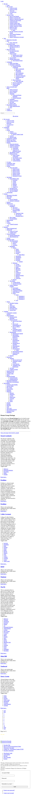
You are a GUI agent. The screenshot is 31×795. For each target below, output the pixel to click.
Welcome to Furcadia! (12, 195)
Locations (15, 245)
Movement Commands (18, 71)
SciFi (5, 554)
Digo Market (7, 383)
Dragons (12, 393)
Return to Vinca (13, 27)
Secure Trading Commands (16, 84)
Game (5, 555)
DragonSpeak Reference (16, 353)
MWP (2, 567)
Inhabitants (12, 246)
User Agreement (13, 91)
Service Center (10, 15)
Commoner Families (17, 290)
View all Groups (13, 167)
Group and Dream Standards (17, 95)
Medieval (6, 469)
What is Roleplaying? (12, 228)
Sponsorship (9, 192)
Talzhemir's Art (10, 372)
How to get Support (14, 16)
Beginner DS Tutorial (18, 333)
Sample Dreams (10, 371)
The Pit (3, 587)
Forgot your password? (9, 790)
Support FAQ (13, 57)
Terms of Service (14, 89)
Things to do (10, 203)
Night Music (22, 254)
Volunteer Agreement (15, 145)
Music (8, 375)
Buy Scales (9, 387)
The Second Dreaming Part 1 (19, 215)
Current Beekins (16, 160)
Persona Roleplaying (14, 235)
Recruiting (6, 471)
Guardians (12, 99)
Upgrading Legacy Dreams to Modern (17, 330)
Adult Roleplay (7, 628)
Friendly (6, 474)
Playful (5, 551)
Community (6, 127)
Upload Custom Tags (15, 23)
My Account (10, 6)
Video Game (7, 561)
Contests (12, 135)
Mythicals (15, 263)
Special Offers (10, 386)
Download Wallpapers (12, 380)
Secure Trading (13, 28)
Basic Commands (20, 69)
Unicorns (18, 274)
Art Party (12, 368)
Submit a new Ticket (17, 55)
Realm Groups (16, 170)
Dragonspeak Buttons (18, 351)
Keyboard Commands (15, 64)
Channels (9, 198)
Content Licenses (14, 369)
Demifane (18, 259)
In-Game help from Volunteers (14, 51)
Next (5, 727)
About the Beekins (14, 144)
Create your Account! (9, 793)
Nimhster (3, 577)
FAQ (8, 41)
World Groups (16, 169)
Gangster (6, 558)
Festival (11, 131)
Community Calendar (12, 138)
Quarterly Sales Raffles (12, 384)
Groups (8, 166)
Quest (5, 648)
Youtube (15, 185)
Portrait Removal (14, 379)
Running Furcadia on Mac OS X (15, 47)
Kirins (17, 267)
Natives (14, 247)
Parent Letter (13, 103)
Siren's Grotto (5, 676)
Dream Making (10, 315)
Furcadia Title (7, 745)
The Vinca (15, 207)
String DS (15, 347)
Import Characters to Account (17, 37)
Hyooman (6, 632)
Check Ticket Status (17, 56)
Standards (12, 93)
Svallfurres (18, 272)
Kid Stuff (12, 102)
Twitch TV (15, 187)
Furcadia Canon (10, 239)
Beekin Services (13, 153)
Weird (5, 548)
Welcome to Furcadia (12, 39)
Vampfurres (18, 257)
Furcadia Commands (8, 750)
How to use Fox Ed (17, 359)
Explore (5, 194)
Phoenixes (18, 270)
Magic (5, 635)
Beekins (8, 142)
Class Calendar (16, 159)
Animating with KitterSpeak (16, 366)
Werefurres (18, 256)
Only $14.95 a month (14, 432)
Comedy (6, 557)
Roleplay (6, 227)
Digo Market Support (12, 104)
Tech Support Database (15, 34)
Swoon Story (13, 310)
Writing (5, 624)
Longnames (15, 288)
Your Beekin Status (17, 158)
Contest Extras (13, 133)
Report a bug (13, 35)
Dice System (7, 631)
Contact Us (9, 110)
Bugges (17, 250)
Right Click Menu (14, 63)
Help (5, 38)
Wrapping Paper (10, 411)
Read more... (4, 477)
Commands (9, 62)
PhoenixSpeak (16, 346)
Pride (5, 546)
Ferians (17, 253)
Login (8, 5)
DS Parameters (16, 348)
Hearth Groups (16, 174)
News (8, 129)
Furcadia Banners (14, 189)
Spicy (5, 638)
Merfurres (18, 268)
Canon (5, 560)
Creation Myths (16, 282)
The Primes (12, 281)
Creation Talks (10, 373)
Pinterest (15, 184)
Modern (5, 553)
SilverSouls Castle (8, 753)
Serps (17, 271)
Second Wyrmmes (17, 283)
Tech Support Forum (17, 60)
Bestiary (15, 279)
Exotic (5, 643)
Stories (8, 301)
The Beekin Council (14, 152)
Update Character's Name (16, 26)
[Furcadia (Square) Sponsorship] (6, 741)
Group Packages (10, 164)
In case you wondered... (12, 205)
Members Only (7, 642)
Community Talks (11, 163)
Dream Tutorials (13, 319)
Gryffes (17, 264)
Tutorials (12, 358)
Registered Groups (17, 176)
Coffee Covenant (6, 514)
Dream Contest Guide (18, 134)
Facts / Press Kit (13, 42)
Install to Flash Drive (15, 45)
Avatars (8, 402)
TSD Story (12, 306)
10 (4, 726)
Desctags (9, 405)
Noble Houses (16, 292)
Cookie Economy (14, 224)
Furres (17, 249)
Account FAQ (13, 12)
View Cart (9, 408)
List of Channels (13, 199)
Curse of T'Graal (14, 231)
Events (8, 130)
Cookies (9, 223)
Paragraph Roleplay (8, 470)
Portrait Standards (17, 98)
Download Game (11, 44)
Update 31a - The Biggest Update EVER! (14, 749)
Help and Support (11, 49)
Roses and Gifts (19, 81)
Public (5, 473)
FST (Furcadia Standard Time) (16, 209)
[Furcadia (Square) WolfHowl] (6, 742)
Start (5, 710)
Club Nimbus (7, 754)
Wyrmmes (18, 252)
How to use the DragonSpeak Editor (12, 746)
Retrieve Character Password (16, 19)
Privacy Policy (13, 92)
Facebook (15, 180)
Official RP (9, 229)
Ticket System (13, 53)
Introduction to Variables (16, 344)
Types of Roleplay (11, 234)
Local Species (16, 364)
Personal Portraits (11, 376)
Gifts (8, 225)
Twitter (14, 181)
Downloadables (13, 218)
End (5, 728)
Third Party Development (13, 382)
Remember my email (7, 784)
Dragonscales (10, 220)
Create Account (13, 8)
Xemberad (4, 666)
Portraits (9, 404)
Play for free (15, 116)
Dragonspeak (13, 332)
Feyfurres (18, 260)
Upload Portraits (13, 22)
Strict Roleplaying (14, 236)
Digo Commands (17, 80)
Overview (15, 242)
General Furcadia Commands (17, 66)
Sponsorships (10, 389)
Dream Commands (17, 82)
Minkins (18, 276)
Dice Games (12, 217)
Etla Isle (5, 756)
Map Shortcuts (19, 74)
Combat (5, 630)
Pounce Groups (16, 173)
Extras (14, 293)
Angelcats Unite (19, 213)
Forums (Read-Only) (15, 59)
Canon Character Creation (14, 285)
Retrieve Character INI (15, 17)
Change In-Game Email (15, 20)
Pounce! (9, 202)
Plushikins (9, 412)
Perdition (3, 480)
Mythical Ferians (20, 275)
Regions (12, 355)
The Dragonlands (14, 241)
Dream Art (9, 357)
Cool (17, 300)
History (14, 243)
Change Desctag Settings (16, 24)
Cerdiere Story (13, 232)
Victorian (6, 620)
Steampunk (6, 621)
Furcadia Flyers (13, 188)
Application (15, 148)
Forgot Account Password (13, 10)
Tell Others (9, 177)
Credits (8, 109)
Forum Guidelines (14, 100)
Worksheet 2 (22, 297)
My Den (6, 4)
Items (14, 30)
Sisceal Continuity (6, 436)
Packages (9, 390)
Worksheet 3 (22, 299)
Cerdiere (21, 261)
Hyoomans (18, 265)
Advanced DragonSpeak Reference (16, 340)
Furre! (17, 294)
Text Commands (19, 73)
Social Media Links (14, 178)
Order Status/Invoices (15, 106)
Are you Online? (14, 191)
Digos (8, 221)
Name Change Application (16, 155)
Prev (5, 712)
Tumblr (14, 182)
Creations (6, 311)
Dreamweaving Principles (13, 317)
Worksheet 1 (22, 296)
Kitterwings (12, 397)
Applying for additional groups (17, 150)
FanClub (6, 543)
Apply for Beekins (14, 147)
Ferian (5, 646)
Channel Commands (20, 75)
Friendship (6, 544)
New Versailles (7, 757)
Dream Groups (16, 171)
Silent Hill (4, 656)
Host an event (13, 137)
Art (4, 625)
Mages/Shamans (16, 289)
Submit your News (11, 140)
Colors (17, 350)
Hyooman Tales (13, 308)
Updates (15, 212)
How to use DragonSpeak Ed (17, 324)
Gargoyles (18, 278)
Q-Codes (9, 162)
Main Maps (9, 196)
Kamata (5, 758)
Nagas (11, 401)
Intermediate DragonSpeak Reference (16, 336)
